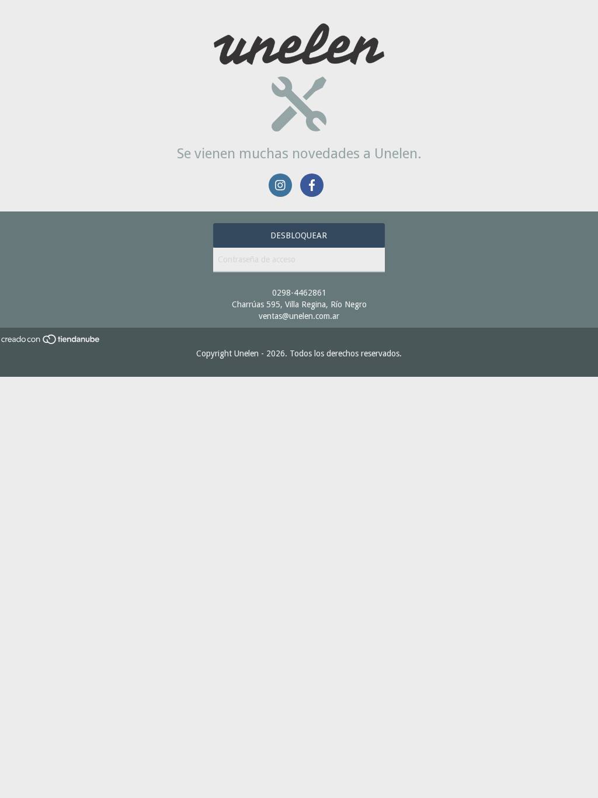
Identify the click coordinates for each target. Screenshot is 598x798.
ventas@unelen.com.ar (299, 316)
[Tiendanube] (51, 341)
